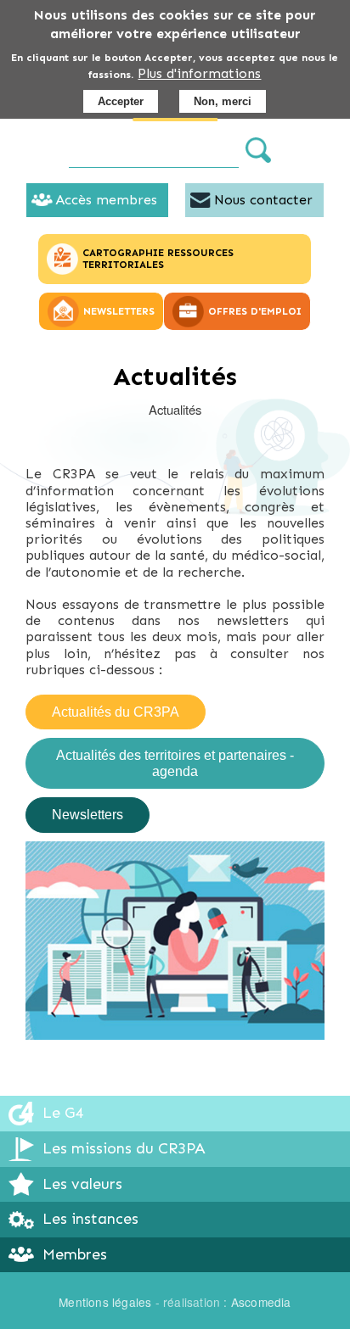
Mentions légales (105, 1301)
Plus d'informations (199, 73)
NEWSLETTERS (119, 311)
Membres (74, 1254)
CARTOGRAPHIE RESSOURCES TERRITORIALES (158, 259)
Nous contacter (263, 200)
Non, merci (222, 101)
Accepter (121, 101)
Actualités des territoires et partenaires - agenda (175, 763)
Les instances (90, 1218)
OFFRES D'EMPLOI (255, 311)
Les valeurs (82, 1184)
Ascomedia (261, 1301)
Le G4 (62, 1112)
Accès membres (106, 200)
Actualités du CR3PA (115, 712)
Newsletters (87, 814)
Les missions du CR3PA (124, 1148)
